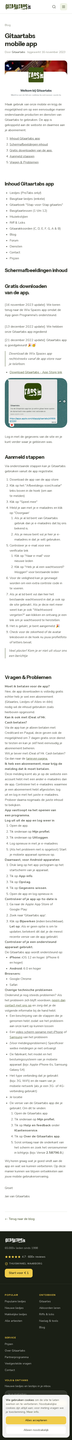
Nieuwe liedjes (14, 1308)
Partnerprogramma (17, 1357)
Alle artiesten (13, 1321)
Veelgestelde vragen (18, 1363)
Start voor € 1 (19, 1273)
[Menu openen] (63, 6)
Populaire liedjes (15, 1301)
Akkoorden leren (49, 1308)
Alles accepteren (36, 1420)
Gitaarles (45, 1301)
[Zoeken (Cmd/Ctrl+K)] (54, 6)
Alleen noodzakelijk (36, 1430)
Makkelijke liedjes (16, 1314)
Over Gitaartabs (15, 1350)
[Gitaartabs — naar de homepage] (18, 6)
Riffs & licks (46, 1314)
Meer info (33, 1412)
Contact (10, 1370)
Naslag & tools (48, 1321)
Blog (8, 25)
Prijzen (9, 1344)
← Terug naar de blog (20, 1219)
